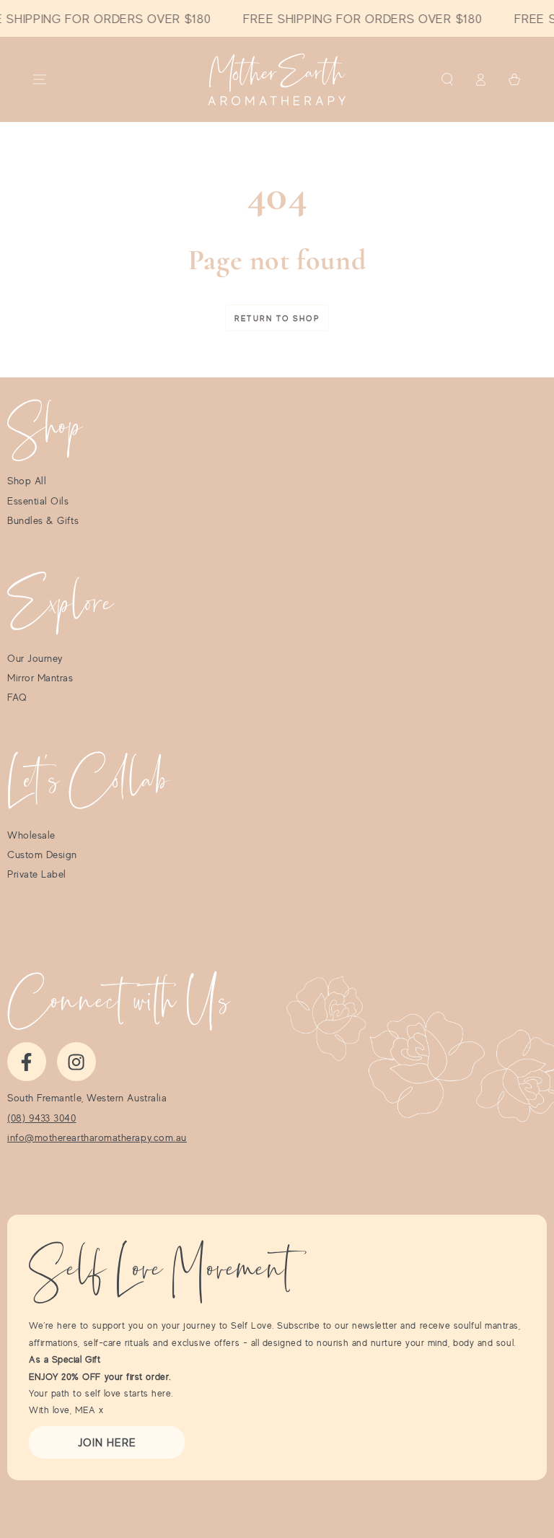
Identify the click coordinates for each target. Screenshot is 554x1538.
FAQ (17, 697)
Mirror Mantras (40, 677)
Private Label (36, 874)
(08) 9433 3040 (41, 1117)
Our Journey (35, 658)
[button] (447, 79)
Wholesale (31, 835)
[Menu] (40, 79)
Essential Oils (38, 500)
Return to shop (277, 318)
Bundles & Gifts (43, 520)
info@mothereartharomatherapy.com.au (97, 1137)
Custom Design (42, 854)
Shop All (26, 480)
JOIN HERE (107, 1442)
